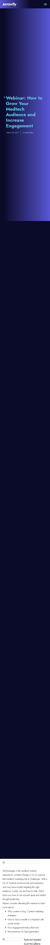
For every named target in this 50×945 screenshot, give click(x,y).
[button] (45, 4)
